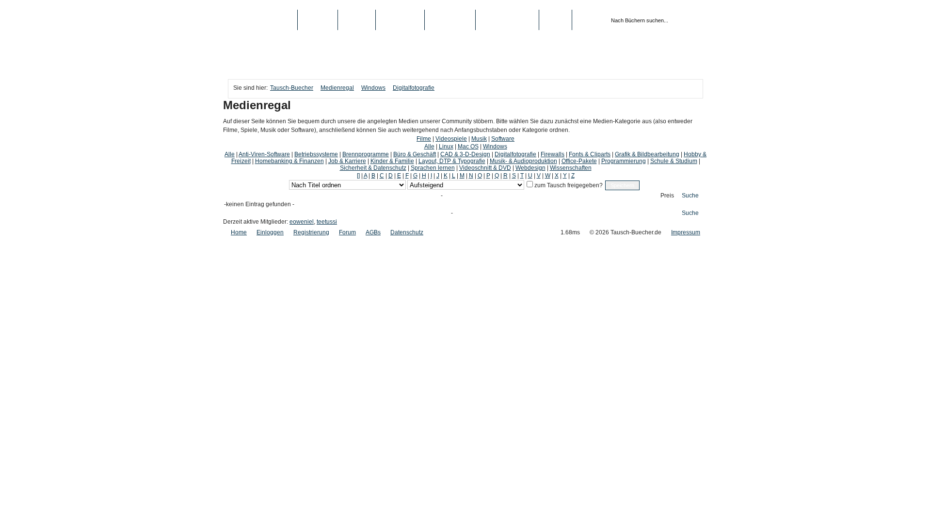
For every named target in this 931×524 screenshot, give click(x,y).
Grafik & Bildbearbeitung (647, 154)
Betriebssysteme (316, 154)
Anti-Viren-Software (264, 154)
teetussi (327, 221)
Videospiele (451, 138)
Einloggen (270, 232)
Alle (429, 146)
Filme (424, 138)
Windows (373, 87)
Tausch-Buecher (262, 19)
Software (502, 138)
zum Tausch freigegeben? (568, 185)
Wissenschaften (571, 167)
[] (358, 175)
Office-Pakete (579, 161)
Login (555, 19)
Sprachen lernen (433, 167)
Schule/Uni (450, 19)
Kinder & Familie (392, 161)
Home (239, 232)
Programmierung (623, 161)
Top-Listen (400, 19)
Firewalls (552, 154)
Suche (690, 195)
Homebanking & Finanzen (289, 161)
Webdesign (530, 167)
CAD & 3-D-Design (465, 154)
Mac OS (468, 146)
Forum (347, 232)
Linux (446, 146)
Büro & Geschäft (414, 154)
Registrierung (507, 19)
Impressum (685, 232)
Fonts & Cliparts (589, 154)
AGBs (373, 232)
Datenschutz (406, 232)
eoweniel (301, 221)
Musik (479, 138)
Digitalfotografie (413, 87)
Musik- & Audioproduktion (523, 161)
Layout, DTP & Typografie (451, 161)
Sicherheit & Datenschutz (373, 167)
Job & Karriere (347, 161)
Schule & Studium (673, 161)
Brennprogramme (365, 154)
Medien (356, 19)
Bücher (317, 19)
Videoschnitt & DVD (485, 167)
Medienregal (337, 87)
